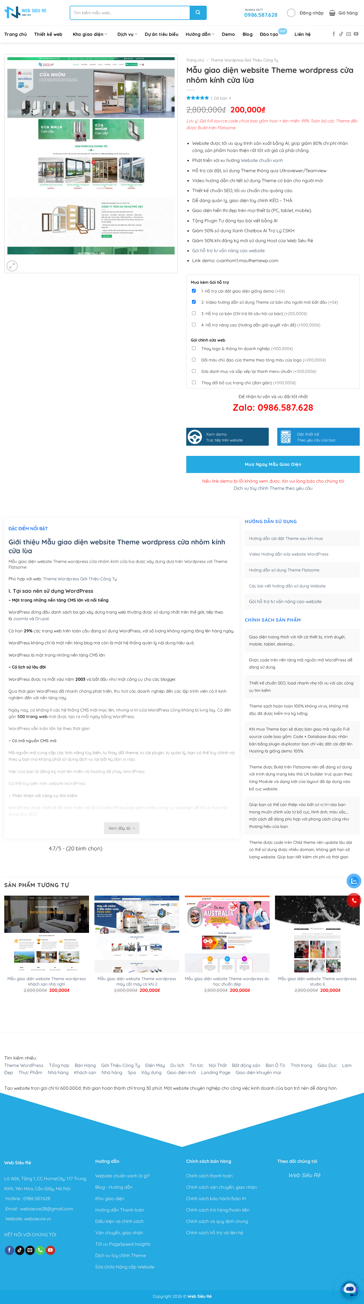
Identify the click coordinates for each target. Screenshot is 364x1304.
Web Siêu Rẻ (304, 1175)
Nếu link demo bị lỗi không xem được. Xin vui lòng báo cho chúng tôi (273, 481)
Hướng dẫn (198, 34)
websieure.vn (37, 1218)
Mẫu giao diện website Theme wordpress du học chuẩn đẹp (227, 981)
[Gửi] (198, 12)
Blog (248, 34)
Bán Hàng (85, 1065)
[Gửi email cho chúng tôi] (348, 34)
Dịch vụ (125, 34)
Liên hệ (303, 34)
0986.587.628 (36, 1198)
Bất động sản (246, 1065)
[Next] (28, 260)
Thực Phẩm (30, 1072)
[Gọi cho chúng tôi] (40, 1250)
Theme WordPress (24, 1065)
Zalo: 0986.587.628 (273, 407)
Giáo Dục (327, 1065)
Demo (228, 34)
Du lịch (177, 1065)
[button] (305, 13)
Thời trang (301, 1065)
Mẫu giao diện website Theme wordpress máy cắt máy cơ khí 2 (137, 981)
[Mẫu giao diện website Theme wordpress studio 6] (317, 966)
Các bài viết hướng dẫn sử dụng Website (287, 586)
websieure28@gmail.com (46, 1208)
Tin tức (196, 1065)
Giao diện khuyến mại (258, 1072)
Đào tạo (273, 33)
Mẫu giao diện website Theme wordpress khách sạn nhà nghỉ (46, 981)
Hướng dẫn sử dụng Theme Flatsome (284, 570)
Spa (132, 1072)
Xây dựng (151, 1072)
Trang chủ (15, 34)
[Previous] (12, 260)
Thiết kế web (48, 34)
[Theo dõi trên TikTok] (341, 34)
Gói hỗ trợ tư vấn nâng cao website (228, 250)
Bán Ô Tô (275, 1065)
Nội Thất (218, 1065)
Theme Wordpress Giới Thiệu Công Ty (244, 59)
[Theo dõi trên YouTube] (356, 34)
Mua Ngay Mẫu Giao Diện (273, 464)
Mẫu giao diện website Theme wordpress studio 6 (317, 981)
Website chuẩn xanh (262, 160)
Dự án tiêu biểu (161, 34)
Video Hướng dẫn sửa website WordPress (288, 554)
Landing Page (215, 1072)
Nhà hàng (58, 1072)
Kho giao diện (88, 34)
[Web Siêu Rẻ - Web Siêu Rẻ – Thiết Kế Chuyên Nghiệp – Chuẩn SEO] (25, 12)
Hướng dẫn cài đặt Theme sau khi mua (286, 538)
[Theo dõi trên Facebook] (334, 34)
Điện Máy (155, 1065)
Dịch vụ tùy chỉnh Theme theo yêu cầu (273, 488)
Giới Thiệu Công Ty (120, 1065)
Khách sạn (85, 1072)
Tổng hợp (59, 1065)
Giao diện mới (181, 1072)
